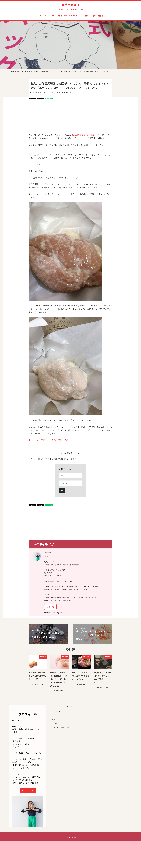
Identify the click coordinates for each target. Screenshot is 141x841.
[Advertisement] (70, 116)
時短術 (54, 723)
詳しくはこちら (28, 790)
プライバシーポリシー (60, 727)
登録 (61, 490)
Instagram (58, 613)
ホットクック (48, 154)
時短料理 (67, 92)
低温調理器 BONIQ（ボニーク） (86, 134)
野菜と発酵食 (71, 5)
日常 (53, 719)
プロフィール (57, 711)
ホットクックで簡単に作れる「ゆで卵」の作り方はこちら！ (54, 440)
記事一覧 (50, 607)
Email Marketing (66, 499)
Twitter (48, 613)
